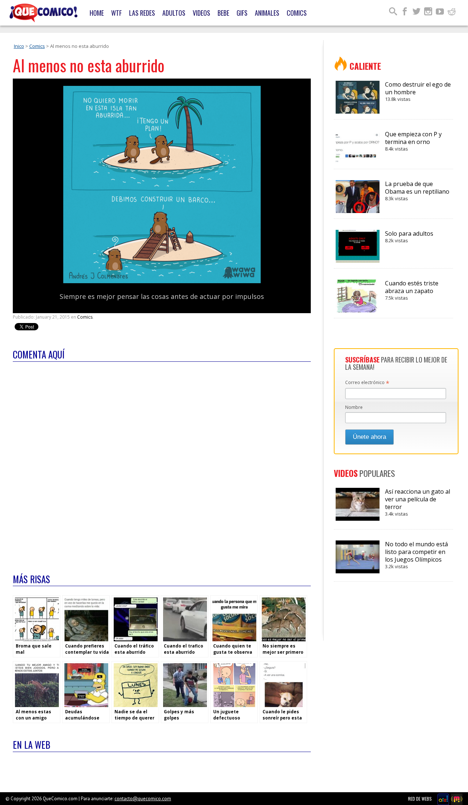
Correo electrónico (367, 383)
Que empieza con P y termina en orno (413, 141)
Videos (201, 13)
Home (97, 13)
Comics (297, 13)
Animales (267, 13)
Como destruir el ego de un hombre (418, 91)
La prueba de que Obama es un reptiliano (417, 191)
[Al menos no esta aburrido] (162, 281)
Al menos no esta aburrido (89, 65)
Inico (19, 46)
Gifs (242, 13)
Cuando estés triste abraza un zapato (411, 290)
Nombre (354, 407)
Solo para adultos (409, 236)
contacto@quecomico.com (142, 798)
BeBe (223, 13)
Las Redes (142, 13)
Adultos (173, 13)
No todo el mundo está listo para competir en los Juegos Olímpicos (416, 555)
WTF (116, 13)
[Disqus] (162, 463)
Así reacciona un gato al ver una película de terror (417, 502)
